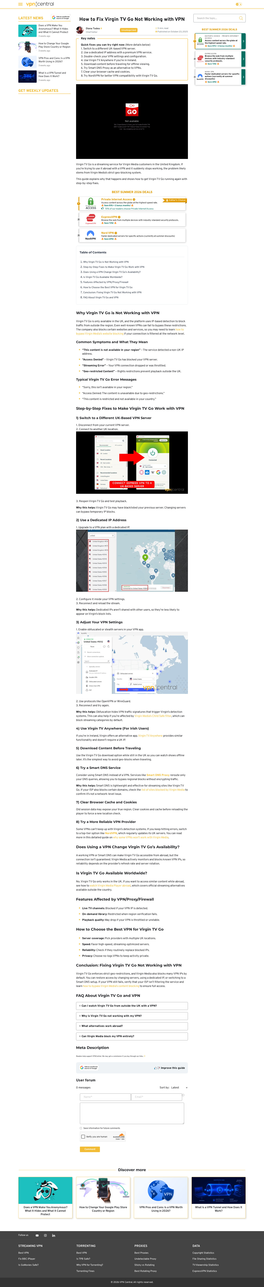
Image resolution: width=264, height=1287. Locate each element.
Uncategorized (128, 30)
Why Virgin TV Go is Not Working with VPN (106, 262)
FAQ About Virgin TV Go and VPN (100, 297)
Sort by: (164, 1087)
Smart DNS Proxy (99, 68)
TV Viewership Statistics (206, 1265)
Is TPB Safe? (83, 1259)
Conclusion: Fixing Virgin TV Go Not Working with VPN (112, 292)
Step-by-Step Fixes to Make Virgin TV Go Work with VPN (113, 267)
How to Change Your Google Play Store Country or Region (103, 1209)
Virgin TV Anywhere (150, 736)
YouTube (37, 1235)
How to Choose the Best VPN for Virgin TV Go (107, 287)
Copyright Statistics (203, 1253)
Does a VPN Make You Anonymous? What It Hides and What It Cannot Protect (45, 1211)
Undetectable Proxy (145, 1259)
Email (139, 1097)
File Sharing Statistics (204, 1259)
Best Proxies (141, 1253)
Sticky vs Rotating (144, 1265)
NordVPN (94, 76)
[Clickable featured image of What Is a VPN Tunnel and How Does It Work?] (219, 1190)
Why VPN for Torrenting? (89, 1265)
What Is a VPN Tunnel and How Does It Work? (218, 1209)
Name (88, 1097)
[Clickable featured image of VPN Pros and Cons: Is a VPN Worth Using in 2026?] (161, 1190)
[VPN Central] (40, 4)
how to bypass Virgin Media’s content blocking (111, 986)
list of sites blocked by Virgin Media (163, 790)
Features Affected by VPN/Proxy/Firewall (105, 282)
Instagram (45, 1235)
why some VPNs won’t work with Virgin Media (140, 837)
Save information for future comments (101, 1128)
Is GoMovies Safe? (28, 1265)
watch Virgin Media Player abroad (110, 886)
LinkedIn (53, 1235)
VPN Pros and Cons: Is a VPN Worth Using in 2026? (161, 1209)
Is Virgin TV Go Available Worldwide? (102, 277)
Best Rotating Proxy (145, 1271)
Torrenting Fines (85, 1271)
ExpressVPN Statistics (205, 1271)
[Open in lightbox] (132, 463)
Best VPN (23, 1253)
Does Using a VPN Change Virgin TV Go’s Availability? (112, 272)
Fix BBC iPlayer (26, 1259)
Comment (89, 1149)
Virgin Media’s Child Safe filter (152, 716)
